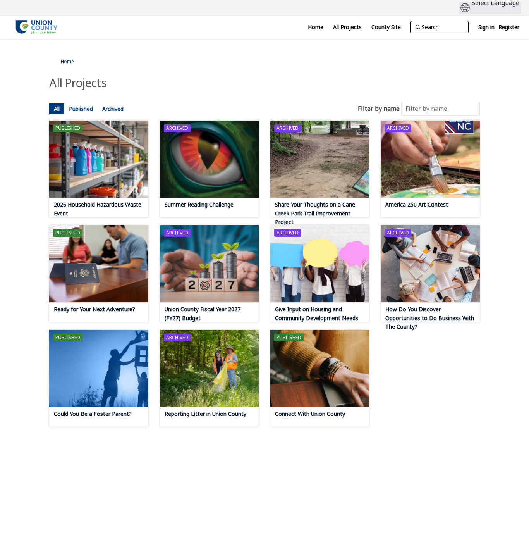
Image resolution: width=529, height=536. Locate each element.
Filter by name (379, 108)
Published (81, 108)
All (57, 108)
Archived (113, 108)
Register (508, 27)
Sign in (486, 27)
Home (67, 61)
